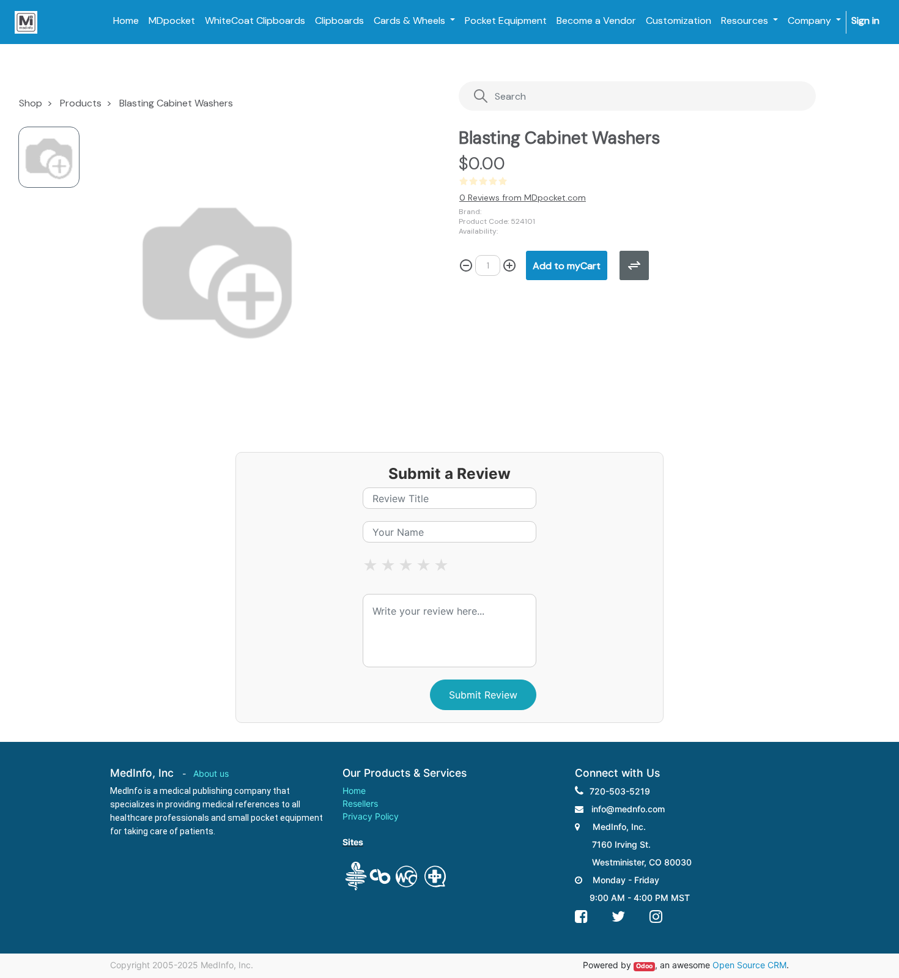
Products (81, 103)
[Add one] (509, 265)
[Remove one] (466, 265)
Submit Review (483, 695)
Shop (30, 103)
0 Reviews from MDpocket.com (522, 197)
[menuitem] (126, 21)
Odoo (644, 966)
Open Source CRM (749, 965)
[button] (566, 265)
